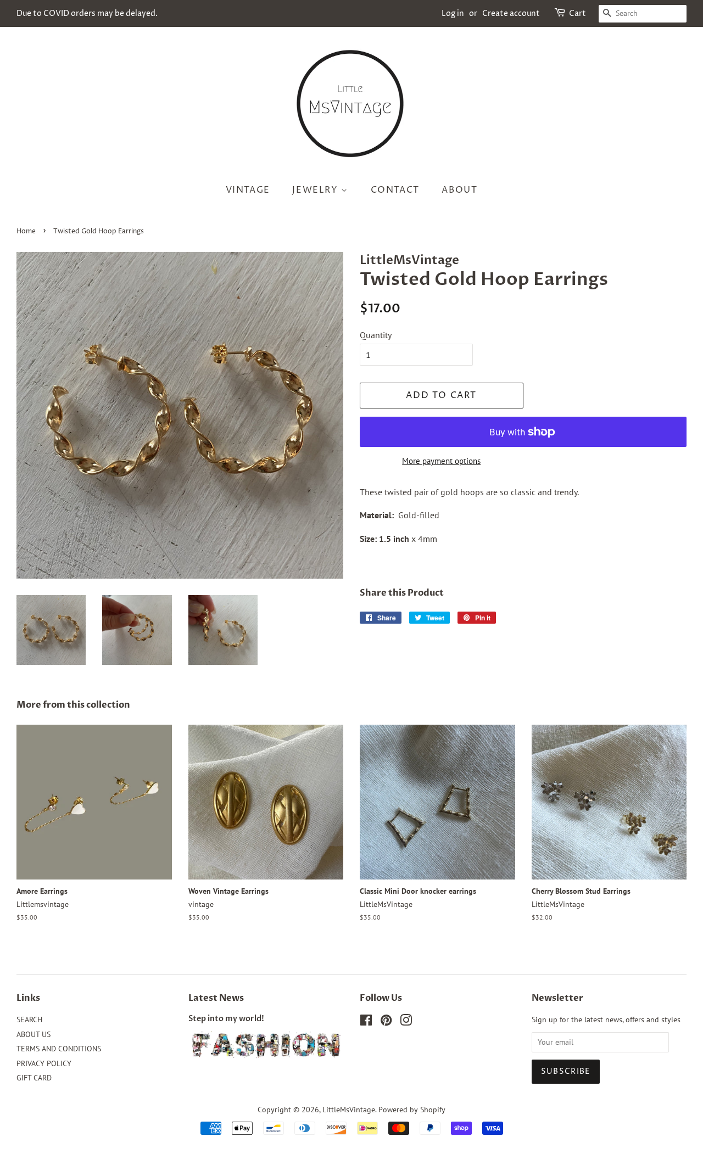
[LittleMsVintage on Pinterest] (386, 1022)
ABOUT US (33, 1034)
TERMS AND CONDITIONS (58, 1049)
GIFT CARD (34, 1078)
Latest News (216, 998)
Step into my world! (226, 1019)
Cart (577, 13)
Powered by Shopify (411, 1109)
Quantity (376, 334)
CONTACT (395, 190)
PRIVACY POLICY (43, 1063)
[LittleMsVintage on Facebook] (366, 1022)
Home (26, 231)
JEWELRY (316, 190)
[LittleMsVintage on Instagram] (406, 1022)
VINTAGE (248, 190)
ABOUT (459, 190)
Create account (511, 13)
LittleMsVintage (348, 1109)
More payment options (441, 461)
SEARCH (29, 1019)
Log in (453, 13)
